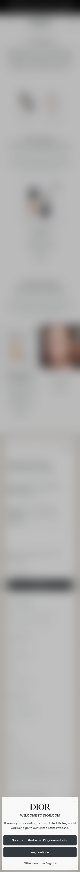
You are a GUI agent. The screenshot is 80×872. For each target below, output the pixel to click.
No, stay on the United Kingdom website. (40, 840)
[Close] (74, 801)
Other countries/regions (40, 863)
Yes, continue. (40, 852)
